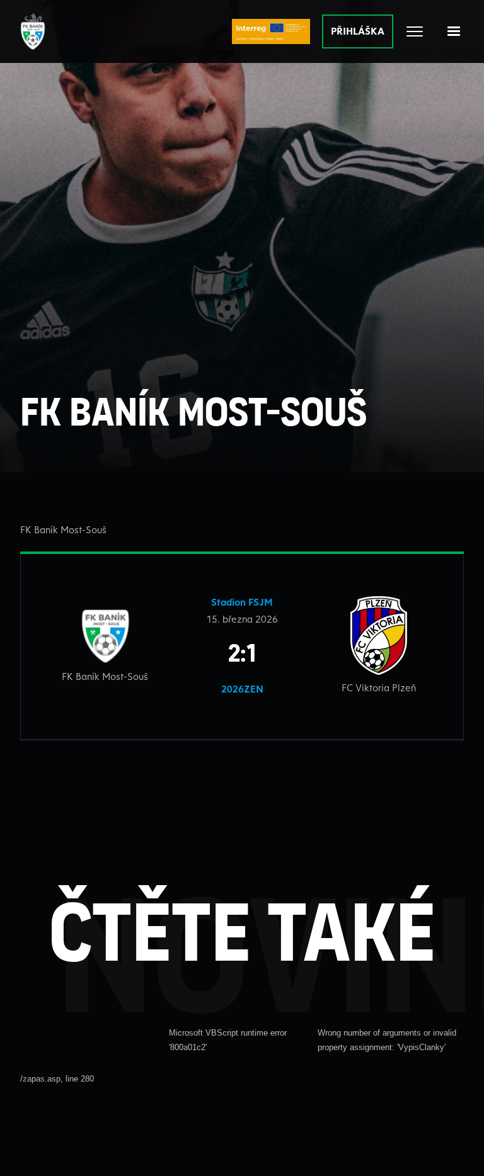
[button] (454, 31)
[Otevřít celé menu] (415, 31)
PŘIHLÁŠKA (357, 31)
